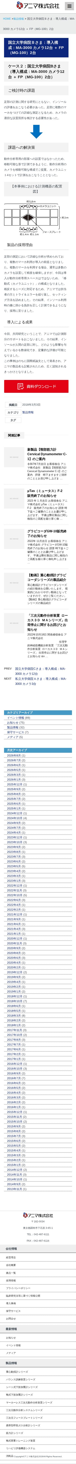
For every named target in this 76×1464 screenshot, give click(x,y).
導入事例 (11, 1303)
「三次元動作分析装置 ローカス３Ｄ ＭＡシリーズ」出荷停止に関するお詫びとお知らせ (47, 622)
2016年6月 (14, 1083)
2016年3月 (14, 1097)
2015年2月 (14, 1160)
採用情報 (11, 1280)
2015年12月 (14, 1112)
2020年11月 (14, 943)
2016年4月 (14, 1092)
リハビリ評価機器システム (20, 1448)
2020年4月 (14, 962)
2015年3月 (14, 1155)
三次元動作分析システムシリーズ (24, 1410)
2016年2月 (14, 1102)
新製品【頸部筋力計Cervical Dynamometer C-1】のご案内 (47, 454)
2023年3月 (14, 876)
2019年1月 (14, 991)
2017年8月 (14, 1039)
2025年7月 (14, 798)
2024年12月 (14, 813)
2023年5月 (14, 866)
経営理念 (11, 1257)
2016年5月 (14, 1087)
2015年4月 (14, 1150)
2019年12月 (14, 972)
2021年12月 (14, 914)
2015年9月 (14, 1126)
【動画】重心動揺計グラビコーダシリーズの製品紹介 (46, 577)
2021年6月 (14, 924)
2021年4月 (14, 929)
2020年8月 (14, 953)
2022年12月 (14, 885)
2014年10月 (14, 1179)
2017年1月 (14, 1059)
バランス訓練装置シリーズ (20, 1379)
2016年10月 (14, 1068)
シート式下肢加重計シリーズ (22, 1387)
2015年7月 (14, 1136)
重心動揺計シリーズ (17, 1371)
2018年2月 (14, 1020)
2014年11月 (14, 1174)
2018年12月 (14, 996)
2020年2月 (14, 967)
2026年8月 (14, 755)
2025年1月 (14, 808)
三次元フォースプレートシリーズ (24, 1417)
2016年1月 (14, 1107)
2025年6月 (14, 803)
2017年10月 (14, 1034)
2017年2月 (14, 1054)
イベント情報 (15, 717)
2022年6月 (14, 900)
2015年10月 (14, 1121)
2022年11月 (14, 890)
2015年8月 (14, 1131)
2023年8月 (14, 851)
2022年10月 (14, 895)
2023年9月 (14, 847)
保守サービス (15, 732)
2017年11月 (14, 1030)
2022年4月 (14, 904)
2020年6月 (14, 957)
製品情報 (28, 412)
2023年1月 (14, 880)
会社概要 (11, 1265)
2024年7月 (14, 827)
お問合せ (11, 1318)
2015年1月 (14, 1165)
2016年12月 (14, 1063)
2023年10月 (14, 842)
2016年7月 (14, 1078)
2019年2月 (14, 986)
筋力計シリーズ (14, 1433)
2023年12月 (14, 837)
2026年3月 (14, 774)
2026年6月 (14, 765)
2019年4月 (14, 981)
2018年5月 (14, 1010)
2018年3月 (14, 1015)
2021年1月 (14, 933)
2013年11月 (14, 1189)
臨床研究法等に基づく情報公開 (23, 1295)
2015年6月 (14, 1140)
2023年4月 (14, 871)
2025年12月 (14, 784)
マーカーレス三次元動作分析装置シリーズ (29, 1402)
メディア (12, 737)
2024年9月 (14, 823)
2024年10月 (14, 818)
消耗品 (9, 1456)
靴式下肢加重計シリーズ (19, 1394)
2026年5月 (14, 770)
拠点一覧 (11, 1273)
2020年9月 (14, 948)
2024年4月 (14, 832)
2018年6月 (14, 1006)
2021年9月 (14, 919)
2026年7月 (14, 760)
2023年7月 (14, 856)
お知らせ (12, 722)
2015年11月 (14, 1116)
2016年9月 (14, 1073)
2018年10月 (14, 1001)
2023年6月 (14, 861)
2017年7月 (14, 1044)
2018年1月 (14, 1025)
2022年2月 (14, 909)
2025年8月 (14, 794)
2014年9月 (14, 1184)
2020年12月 (14, 938)
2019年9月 (14, 977)
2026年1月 (14, 779)
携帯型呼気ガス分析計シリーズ (23, 1425)
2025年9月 (14, 789)
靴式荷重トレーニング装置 (20, 1440)
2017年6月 (14, 1049)
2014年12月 (14, 1169)
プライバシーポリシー (18, 1288)
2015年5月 (14, 1145)
